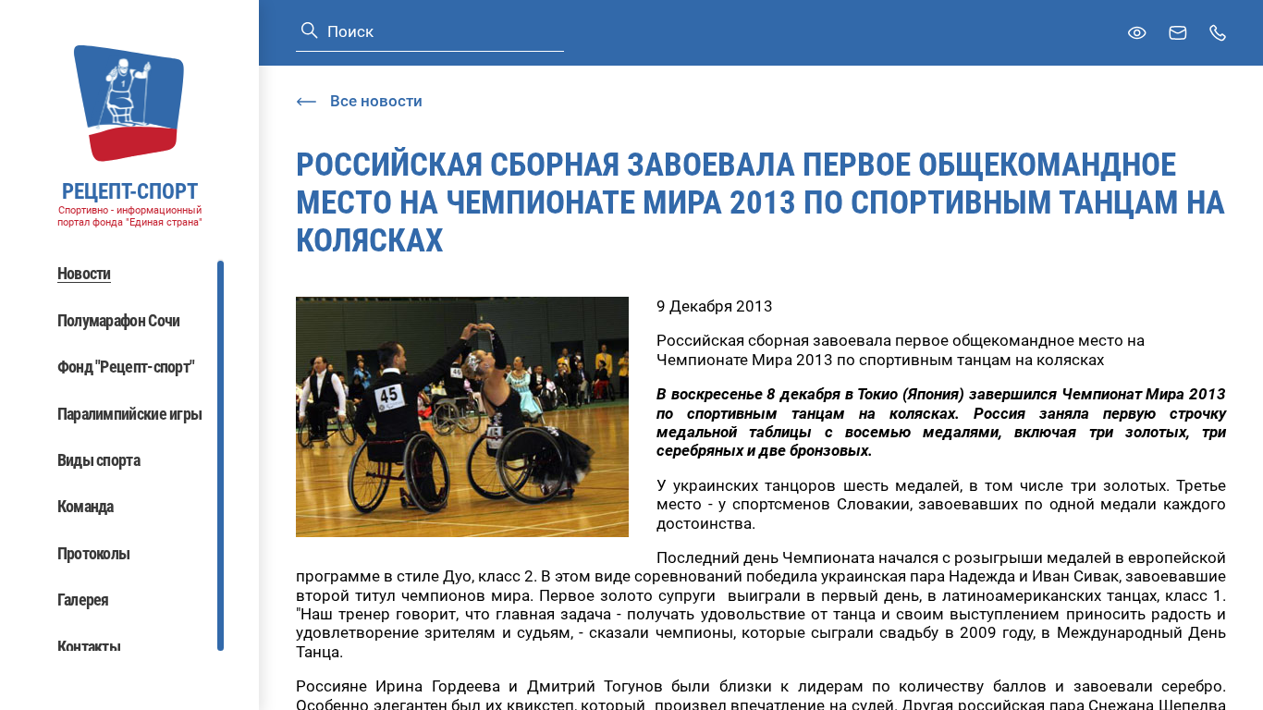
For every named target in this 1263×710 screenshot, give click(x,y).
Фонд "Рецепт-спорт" (126, 366)
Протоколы (93, 553)
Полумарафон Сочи (118, 320)
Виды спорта (98, 460)
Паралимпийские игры (129, 413)
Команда (85, 506)
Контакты (88, 646)
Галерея (83, 599)
